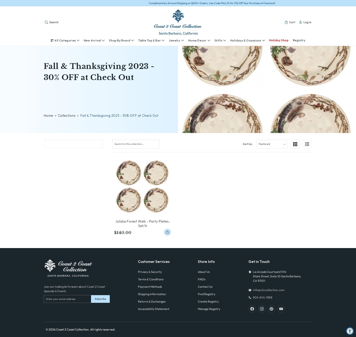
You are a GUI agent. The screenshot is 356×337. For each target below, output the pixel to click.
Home (48, 115)
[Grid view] (295, 144)
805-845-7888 (262, 297)
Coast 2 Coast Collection (72, 329)
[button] (51, 22)
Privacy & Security (150, 272)
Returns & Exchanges (152, 301)
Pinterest (271, 309)
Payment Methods (150, 286)
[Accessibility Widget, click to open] (350, 331)
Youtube (281, 309)
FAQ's (201, 279)
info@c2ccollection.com (269, 290)
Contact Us (205, 286)
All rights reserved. (102, 329)
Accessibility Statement (153, 309)
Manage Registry (209, 309)
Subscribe (100, 299)
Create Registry (208, 301)
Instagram (262, 309)
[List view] (307, 144)
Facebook (252, 309)
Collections (67, 115)
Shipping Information (152, 294)
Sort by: (248, 144)
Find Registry (206, 294)
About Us (204, 272)
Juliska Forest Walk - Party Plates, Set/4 (143, 223)
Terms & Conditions (151, 279)
